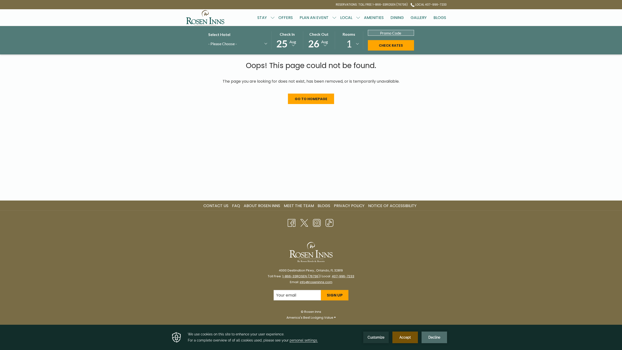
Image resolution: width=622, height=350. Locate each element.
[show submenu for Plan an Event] (334, 17)
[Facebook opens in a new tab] (291, 222)
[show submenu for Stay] (272, 17)
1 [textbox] (349, 44)
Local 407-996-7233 (431, 4)
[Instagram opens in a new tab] (317, 222)
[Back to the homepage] (205, 17)
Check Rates (391, 45)
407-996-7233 (343, 276)
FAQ (236, 206)
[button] (287, 40)
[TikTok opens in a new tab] (329, 222)
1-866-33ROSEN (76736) (301, 276)
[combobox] (237, 44)
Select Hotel (219, 34)
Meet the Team (299, 206)
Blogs (324, 206)
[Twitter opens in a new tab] (304, 222)
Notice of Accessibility (392, 206)
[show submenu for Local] (358, 17)
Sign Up (335, 295)
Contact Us (215, 206)
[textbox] (231, 43)
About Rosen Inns (262, 206)
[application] (311, 337)
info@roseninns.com (316, 282)
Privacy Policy (349, 206)
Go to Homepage (311, 98)
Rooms (349, 34)
